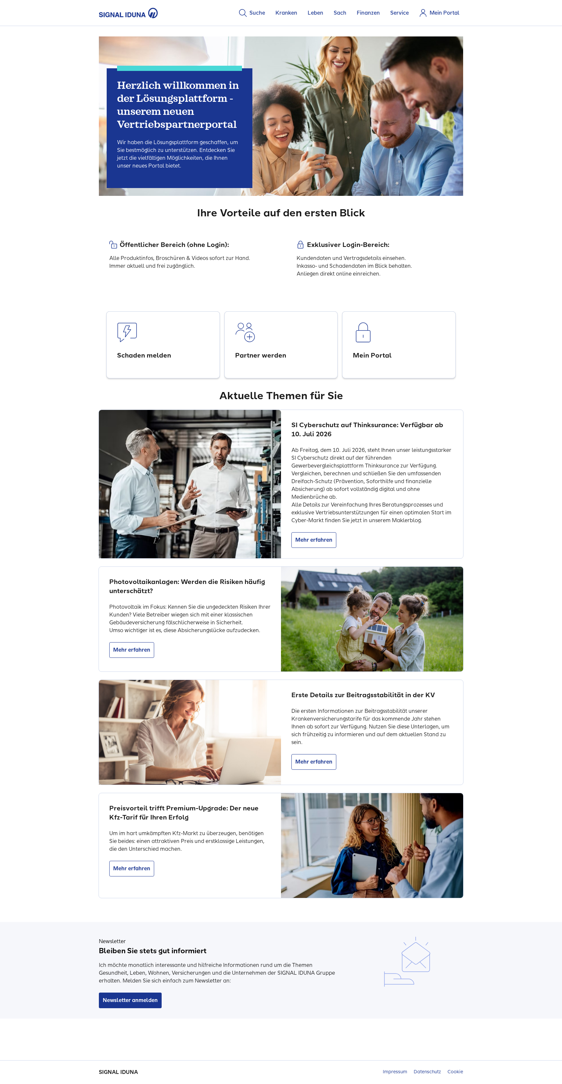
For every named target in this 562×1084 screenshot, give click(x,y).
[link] (163, 345)
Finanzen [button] (368, 13)
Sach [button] (340, 13)
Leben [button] (315, 13)
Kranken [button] (286, 13)
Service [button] (399, 13)
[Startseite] (128, 13)
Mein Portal (444, 13)
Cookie (455, 1072)
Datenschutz (427, 1072)
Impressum (395, 1072)
